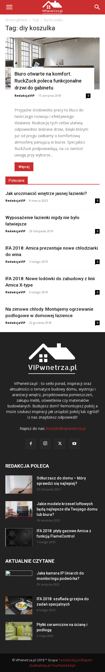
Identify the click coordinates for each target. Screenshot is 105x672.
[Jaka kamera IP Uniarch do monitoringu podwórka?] (18, 579)
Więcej (24, 167)
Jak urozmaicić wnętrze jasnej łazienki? (46, 193)
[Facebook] (30, 443)
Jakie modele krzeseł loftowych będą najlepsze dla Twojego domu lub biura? (67, 509)
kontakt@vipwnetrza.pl (66, 428)
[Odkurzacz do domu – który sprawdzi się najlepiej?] (18, 484)
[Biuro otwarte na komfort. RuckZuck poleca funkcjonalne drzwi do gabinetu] (52, 63)
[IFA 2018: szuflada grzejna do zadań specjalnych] (18, 605)
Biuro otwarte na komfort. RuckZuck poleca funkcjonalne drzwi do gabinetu (48, 81)
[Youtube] (74, 443)
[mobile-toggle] (9, 7)
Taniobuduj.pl (69, 660)
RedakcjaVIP (24, 95)
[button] (97, 7)
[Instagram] (45, 443)
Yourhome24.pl (63, 665)
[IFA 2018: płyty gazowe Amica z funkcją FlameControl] (18, 537)
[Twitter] (59, 443)
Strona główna (16, 20)
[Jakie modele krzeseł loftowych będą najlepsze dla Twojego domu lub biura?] (18, 510)
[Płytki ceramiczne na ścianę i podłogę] (18, 631)
